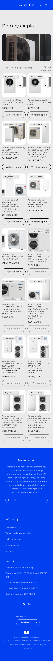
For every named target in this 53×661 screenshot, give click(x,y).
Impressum (10, 527)
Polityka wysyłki (39, 645)
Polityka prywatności (41, 640)
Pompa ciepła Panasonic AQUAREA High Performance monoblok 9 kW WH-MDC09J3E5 (12, 309)
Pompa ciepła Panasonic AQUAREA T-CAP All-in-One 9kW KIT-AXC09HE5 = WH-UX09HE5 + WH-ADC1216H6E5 (13, 421)
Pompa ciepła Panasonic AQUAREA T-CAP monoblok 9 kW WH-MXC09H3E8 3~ (38, 257)
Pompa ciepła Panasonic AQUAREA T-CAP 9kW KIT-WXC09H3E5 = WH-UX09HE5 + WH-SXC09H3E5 (38, 367)
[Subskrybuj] (44, 500)
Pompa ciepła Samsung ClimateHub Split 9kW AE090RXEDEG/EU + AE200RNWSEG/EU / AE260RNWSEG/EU (39, 152)
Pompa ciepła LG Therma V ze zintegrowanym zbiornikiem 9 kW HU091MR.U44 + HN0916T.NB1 (10, 205)
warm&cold (25, 637)
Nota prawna (28, 649)
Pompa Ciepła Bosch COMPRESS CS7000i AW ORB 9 (39, 102)
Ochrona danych (13, 545)
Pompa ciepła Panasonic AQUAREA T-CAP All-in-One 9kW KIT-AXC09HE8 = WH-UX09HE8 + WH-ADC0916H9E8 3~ (38, 421)
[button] (5, 5)
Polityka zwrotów (13, 539)
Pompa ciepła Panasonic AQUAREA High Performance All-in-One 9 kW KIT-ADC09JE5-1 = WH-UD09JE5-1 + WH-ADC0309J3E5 (38, 311)
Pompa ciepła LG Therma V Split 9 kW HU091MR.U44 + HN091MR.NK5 (37, 203)
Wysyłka (9, 551)
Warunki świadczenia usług (18, 533)
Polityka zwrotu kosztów (21, 640)
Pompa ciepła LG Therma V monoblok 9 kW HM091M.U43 (13, 256)
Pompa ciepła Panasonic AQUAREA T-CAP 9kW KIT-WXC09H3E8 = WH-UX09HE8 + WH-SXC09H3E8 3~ (13, 367)
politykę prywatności (25, 485)
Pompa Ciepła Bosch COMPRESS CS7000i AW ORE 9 (14, 102)
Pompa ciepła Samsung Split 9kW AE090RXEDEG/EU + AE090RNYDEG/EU (13, 150)
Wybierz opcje (14, 114)
